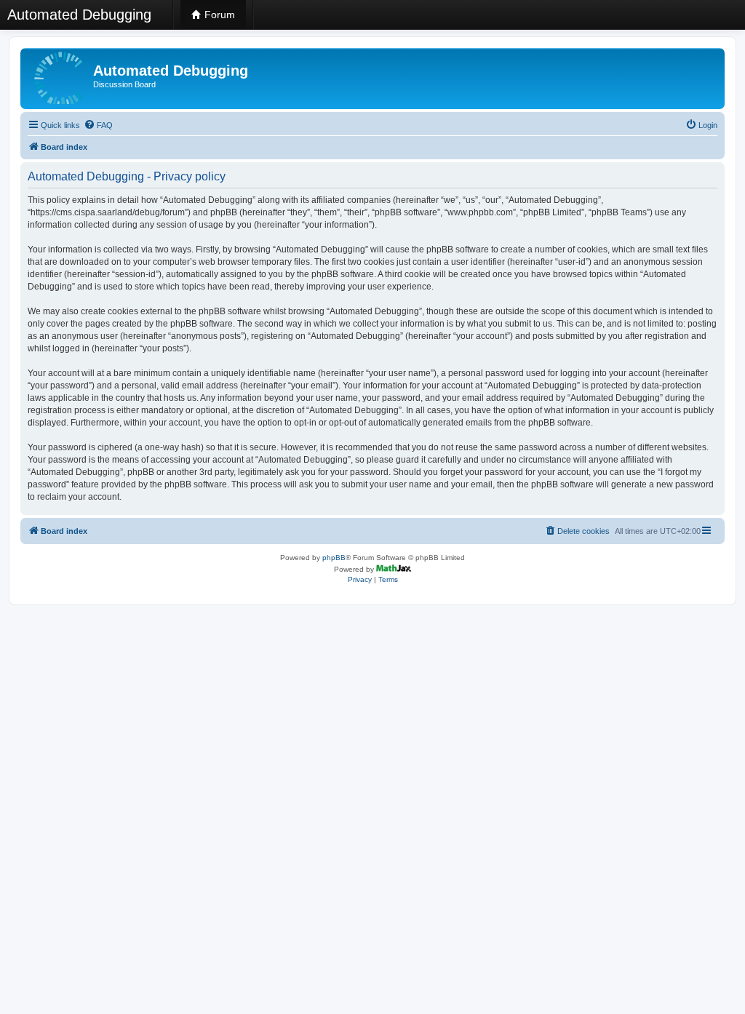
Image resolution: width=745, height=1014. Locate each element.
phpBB (334, 558)
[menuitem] (98, 125)
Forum (218, 14)
